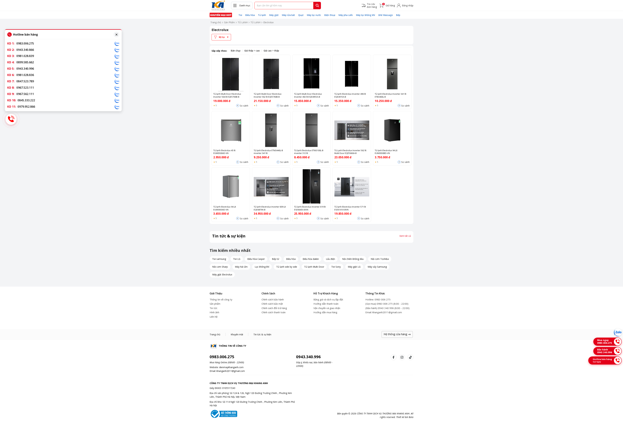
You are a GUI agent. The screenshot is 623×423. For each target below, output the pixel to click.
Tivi (240, 15)
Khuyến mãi (237, 334)
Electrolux (268, 22)
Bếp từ (275, 258)
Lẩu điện (330, 258)
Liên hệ (213, 316)
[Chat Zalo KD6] (117, 75)
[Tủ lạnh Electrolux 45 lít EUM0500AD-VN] (230, 130)
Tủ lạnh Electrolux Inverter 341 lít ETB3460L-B (390, 95)
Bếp (398, 15)
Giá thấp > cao (252, 50)
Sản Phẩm (229, 22)
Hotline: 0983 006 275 (378, 299)
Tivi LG (236, 258)
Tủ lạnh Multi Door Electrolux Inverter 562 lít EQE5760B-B (267, 95)
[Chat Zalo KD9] (117, 94)
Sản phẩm (215, 303)
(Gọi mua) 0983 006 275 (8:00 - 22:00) (386, 303)
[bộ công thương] (223, 413)
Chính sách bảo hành (273, 299)
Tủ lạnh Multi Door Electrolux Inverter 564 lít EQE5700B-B (227, 95)
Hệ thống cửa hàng (396, 334)
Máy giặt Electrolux (222, 274)
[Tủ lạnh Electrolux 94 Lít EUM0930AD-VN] (230, 186)
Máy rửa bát (288, 15)
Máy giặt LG (354, 266)
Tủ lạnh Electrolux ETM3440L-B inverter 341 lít (268, 152)
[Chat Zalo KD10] (117, 100)
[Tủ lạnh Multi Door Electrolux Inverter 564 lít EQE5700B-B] (230, 74)
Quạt (301, 15)
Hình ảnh (214, 312)
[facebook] (394, 357)
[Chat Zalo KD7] (117, 81)
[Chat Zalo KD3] (117, 56)
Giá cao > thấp (271, 50)
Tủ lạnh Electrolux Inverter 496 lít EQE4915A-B (350, 95)
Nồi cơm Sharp (220, 266)
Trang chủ (215, 22)
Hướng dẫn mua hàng (325, 312)
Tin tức (213, 308)
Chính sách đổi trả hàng (274, 308)
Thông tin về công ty (221, 299)
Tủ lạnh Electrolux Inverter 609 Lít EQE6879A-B (270, 208)
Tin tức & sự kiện (262, 334)
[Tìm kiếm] (317, 5)
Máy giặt (274, 15)
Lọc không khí (262, 266)
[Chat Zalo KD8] (117, 87)
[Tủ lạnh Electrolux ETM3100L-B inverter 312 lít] (311, 130)
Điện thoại (329, 15)
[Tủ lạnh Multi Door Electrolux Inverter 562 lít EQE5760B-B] (271, 74)
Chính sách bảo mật (272, 303)
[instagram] (402, 357)
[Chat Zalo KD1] (117, 43)
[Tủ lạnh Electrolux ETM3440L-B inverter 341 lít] (271, 130)
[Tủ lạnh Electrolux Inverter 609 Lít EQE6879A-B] (271, 186)
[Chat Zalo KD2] (117, 49)
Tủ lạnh (262, 15)
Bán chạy (235, 50)
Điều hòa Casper (256, 258)
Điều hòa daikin (311, 258)
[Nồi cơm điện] (221, 15)
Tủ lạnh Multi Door (314, 266)
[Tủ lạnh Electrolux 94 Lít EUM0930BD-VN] (392, 130)
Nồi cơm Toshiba (380, 258)
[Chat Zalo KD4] (117, 62)
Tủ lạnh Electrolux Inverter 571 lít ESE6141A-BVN (350, 208)
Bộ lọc (222, 37)
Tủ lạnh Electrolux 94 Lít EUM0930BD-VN (386, 152)
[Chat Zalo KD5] (117, 68)
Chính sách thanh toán (274, 312)
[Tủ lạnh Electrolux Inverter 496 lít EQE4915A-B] (351, 74)
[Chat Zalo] (618, 332)
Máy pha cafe (345, 15)
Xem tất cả (405, 236)
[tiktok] (410, 357)
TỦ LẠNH (243, 22)
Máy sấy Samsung (377, 266)
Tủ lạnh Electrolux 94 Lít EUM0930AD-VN (224, 208)
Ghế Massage (385, 15)
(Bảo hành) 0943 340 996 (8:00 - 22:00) (387, 308)
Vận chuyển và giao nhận (326, 308)
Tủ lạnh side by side (286, 266)
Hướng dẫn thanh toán (325, 303)
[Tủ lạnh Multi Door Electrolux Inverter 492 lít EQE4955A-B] (311, 74)
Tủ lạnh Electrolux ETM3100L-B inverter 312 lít (308, 152)
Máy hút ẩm (241, 266)
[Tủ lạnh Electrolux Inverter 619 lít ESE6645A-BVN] (311, 186)
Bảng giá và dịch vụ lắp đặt (328, 299)
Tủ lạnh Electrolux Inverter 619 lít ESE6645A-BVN (310, 208)
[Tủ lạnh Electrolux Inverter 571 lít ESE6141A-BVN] (351, 186)
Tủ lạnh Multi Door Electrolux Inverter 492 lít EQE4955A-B (308, 95)
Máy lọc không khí (365, 15)
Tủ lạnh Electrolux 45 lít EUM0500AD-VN (224, 152)
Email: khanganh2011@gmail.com (383, 312)
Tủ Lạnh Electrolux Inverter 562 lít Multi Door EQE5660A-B (350, 152)
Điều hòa (250, 15)
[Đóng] (116, 34)
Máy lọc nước (314, 15)
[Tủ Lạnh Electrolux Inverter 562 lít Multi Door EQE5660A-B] (351, 130)
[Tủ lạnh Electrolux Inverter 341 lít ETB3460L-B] (392, 74)
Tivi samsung (219, 258)
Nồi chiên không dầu (353, 258)
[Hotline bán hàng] (11, 119)
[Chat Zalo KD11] (117, 106)
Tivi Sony (336, 266)
